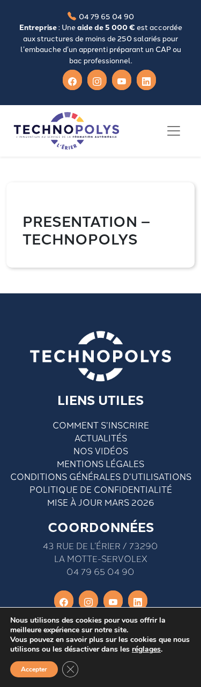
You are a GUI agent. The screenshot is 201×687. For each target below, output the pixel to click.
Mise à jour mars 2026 (100, 502)
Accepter (34, 669)
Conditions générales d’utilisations (100, 476)
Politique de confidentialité (100, 489)
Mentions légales (100, 463)
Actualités (101, 438)
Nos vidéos (100, 450)
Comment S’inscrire (101, 425)
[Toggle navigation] (173, 131)
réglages (146, 649)
